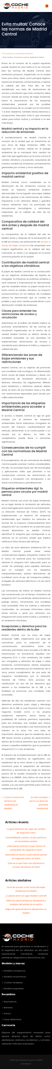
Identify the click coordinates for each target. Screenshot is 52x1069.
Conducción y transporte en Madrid (19, 53)
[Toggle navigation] (47, 6)
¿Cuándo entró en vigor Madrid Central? (26, 895)
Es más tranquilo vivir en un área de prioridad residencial (38, 803)
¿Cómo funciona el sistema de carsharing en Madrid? (14, 803)
